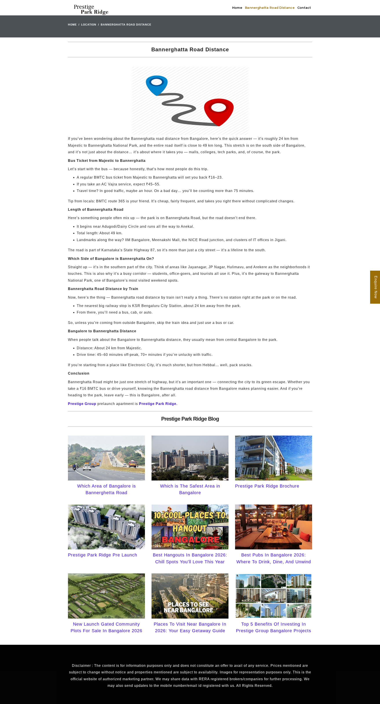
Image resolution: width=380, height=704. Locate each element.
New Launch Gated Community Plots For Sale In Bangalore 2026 (106, 627)
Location (88, 24)
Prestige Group (82, 404)
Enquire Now (376, 287)
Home (237, 8)
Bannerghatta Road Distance (269, 8)
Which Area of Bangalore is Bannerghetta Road (106, 489)
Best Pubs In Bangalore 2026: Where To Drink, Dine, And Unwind (273, 558)
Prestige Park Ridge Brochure (267, 486)
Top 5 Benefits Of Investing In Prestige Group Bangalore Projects (273, 627)
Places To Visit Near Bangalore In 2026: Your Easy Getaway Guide (190, 627)
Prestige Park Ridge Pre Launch (102, 554)
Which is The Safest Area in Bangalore (190, 489)
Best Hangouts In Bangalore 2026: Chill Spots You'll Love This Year (190, 558)
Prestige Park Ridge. (158, 404)
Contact (304, 8)
